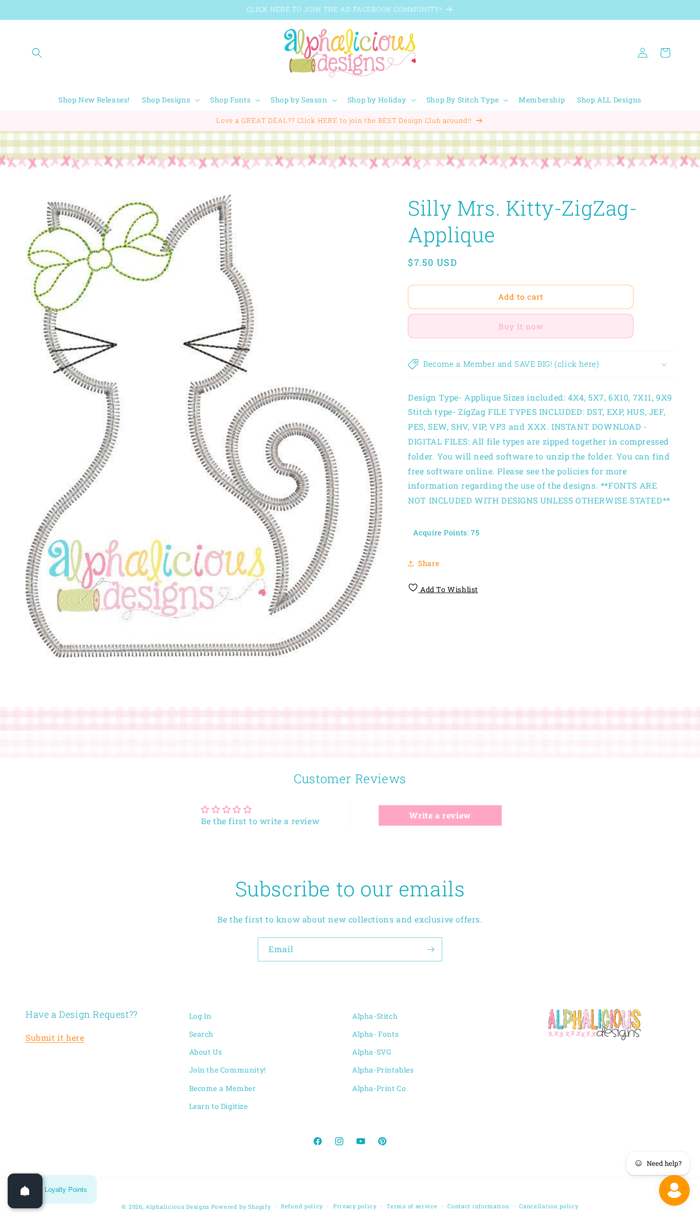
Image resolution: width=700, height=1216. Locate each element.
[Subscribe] (430, 949)
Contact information (478, 1206)
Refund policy (302, 1206)
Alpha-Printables (383, 1070)
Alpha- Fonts (375, 1034)
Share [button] (428, 563)
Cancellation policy (548, 1206)
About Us (205, 1052)
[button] (37, 52)
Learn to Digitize (218, 1106)
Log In (200, 1016)
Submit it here (55, 1038)
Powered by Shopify (241, 1206)
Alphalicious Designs (177, 1206)
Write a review (439, 814)
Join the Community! (227, 1070)
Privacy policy (355, 1206)
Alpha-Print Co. (380, 1088)
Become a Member (222, 1088)
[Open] (25, 1190)
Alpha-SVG (371, 1052)
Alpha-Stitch (375, 1016)
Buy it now (521, 326)
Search (201, 1034)
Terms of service (411, 1206)
